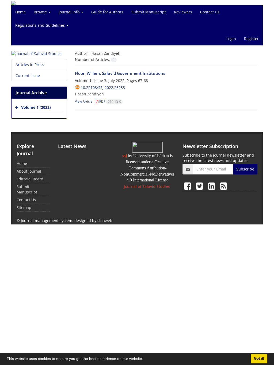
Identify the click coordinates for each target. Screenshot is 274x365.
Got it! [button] (259, 358)
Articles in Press (30, 64)
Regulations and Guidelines (40, 25)
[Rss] (224, 186)
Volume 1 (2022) (36, 107)
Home (20, 11)
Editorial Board (30, 178)
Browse (41, 11)
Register (251, 38)
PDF (109, 101)
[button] (145, 359)
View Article (83, 101)
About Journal (29, 171)
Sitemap (24, 207)
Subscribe (245, 169)
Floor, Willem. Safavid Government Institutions (120, 73)
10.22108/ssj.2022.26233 (103, 87)
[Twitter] (201, 186)
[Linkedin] (213, 186)
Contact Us (209, 11)
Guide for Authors (107, 11)
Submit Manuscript (148, 11)
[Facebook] (188, 186)
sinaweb (104, 220)
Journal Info (70, 11)
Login (231, 38)
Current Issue (28, 75)
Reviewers (183, 11)
